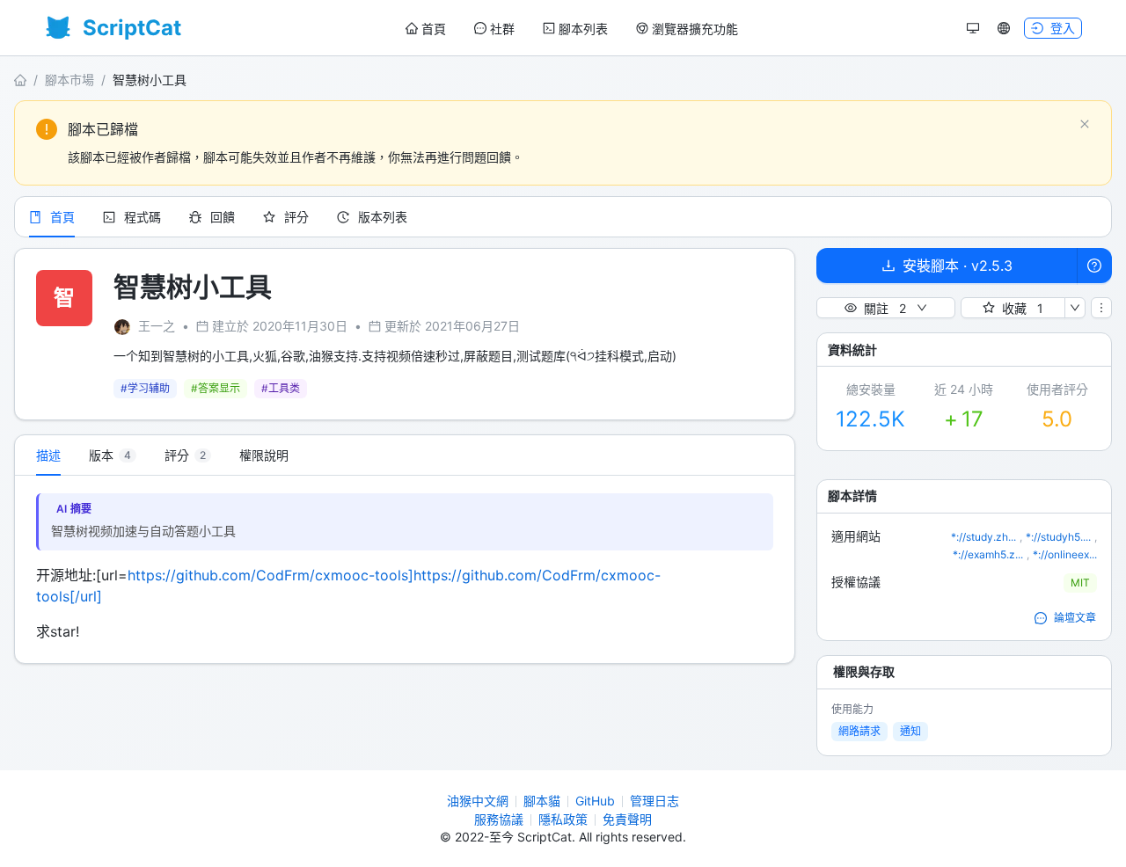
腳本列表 (583, 28)
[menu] (571, 28)
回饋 (222, 216)
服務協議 (498, 819)
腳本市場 (69, 79)
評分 (296, 216)
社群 (502, 28)
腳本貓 (541, 800)
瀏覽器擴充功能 (695, 28)
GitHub (595, 800)
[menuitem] (425, 29)
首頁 (433, 28)
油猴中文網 (477, 800)
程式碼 (142, 216)
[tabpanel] (404, 569)
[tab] (112, 455)
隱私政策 (563, 819)
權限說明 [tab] (264, 455)
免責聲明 (627, 819)
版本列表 (382, 216)
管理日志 (654, 800)
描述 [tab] (48, 455)
